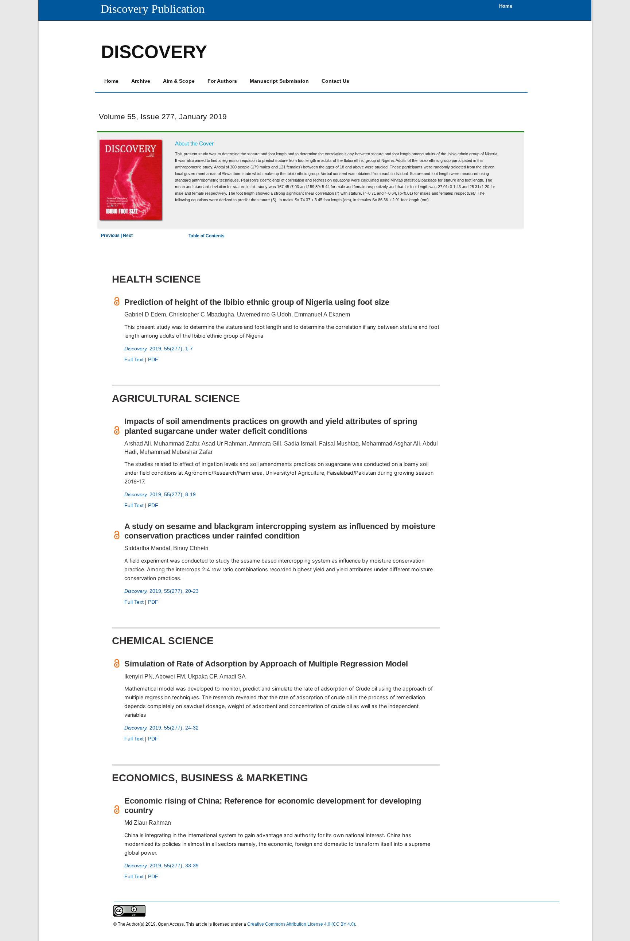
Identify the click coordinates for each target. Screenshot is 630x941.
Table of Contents (206, 235)
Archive (140, 81)
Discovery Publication (153, 8)
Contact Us (335, 81)
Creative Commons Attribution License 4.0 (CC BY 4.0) (301, 924)
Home (111, 81)
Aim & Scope (179, 81)
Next (128, 235)
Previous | (112, 235)
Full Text (134, 359)
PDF (153, 359)
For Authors (222, 81)
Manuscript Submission (279, 81)
